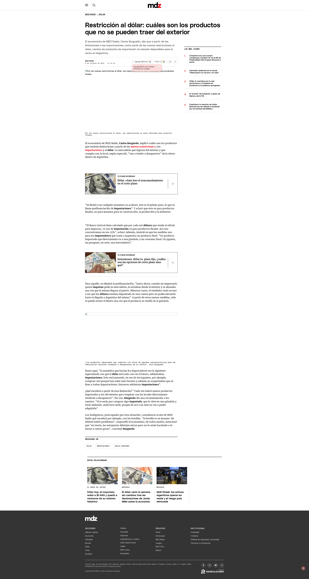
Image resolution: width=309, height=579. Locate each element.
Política (123, 528)
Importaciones (103, 446)
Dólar (89, 446)
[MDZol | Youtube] (216, 565)
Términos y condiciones (201, 543)
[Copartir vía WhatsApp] (170, 61)
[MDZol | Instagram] (209, 565)
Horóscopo (160, 536)
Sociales (88, 554)
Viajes (122, 546)
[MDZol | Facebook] (203, 565)
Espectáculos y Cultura (129, 539)
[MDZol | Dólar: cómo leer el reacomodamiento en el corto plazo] (173, 184)
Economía (89, 536)
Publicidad (195, 532)
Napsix (158, 550)
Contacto (194, 536)
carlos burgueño (122, 446)
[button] (86, 5)
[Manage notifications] (303, 568)
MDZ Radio (90, 15)
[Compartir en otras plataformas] (175, 61)
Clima (158, 532)
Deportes (124, 535)
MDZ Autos (125, 550)
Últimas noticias (91, 532)
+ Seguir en (158, 61)
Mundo (88, 543)
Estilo (87, 547)
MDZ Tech (160, 547)
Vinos (87, 550)
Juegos (159, 543)
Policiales (89, 539)
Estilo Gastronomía (128, 543)
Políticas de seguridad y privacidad (205, 539)
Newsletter (124, 553)
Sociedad (124, 532)
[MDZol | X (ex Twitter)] (222, 565)
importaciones (93, 150)
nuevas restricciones (143, 146)
